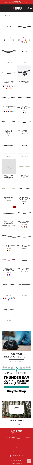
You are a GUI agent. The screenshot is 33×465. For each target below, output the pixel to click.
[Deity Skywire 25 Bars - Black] (3, 298)
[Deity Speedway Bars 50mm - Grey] (26, 226)
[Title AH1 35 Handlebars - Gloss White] (21, 40)
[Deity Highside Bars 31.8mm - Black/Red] (6, 40)
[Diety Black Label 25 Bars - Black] (4, 111)
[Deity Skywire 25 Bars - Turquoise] (9, 298)
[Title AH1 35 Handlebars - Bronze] (23, 40)
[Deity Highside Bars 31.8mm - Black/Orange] (8, 40)
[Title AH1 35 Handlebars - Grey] (29, 40)
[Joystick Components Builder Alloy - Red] (7, 274)
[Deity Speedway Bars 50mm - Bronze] (22, 226)
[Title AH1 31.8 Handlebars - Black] (3, 86)
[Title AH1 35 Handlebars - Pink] (22, 41)
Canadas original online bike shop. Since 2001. (16, 438)
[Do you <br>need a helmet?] (16, 341)
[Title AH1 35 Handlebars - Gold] (26, 41)
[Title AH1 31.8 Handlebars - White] (14, 86)
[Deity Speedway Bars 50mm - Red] (24, 226)
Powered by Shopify (16, 463)
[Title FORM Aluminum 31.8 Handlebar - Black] (23, 203)
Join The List (16, 451)
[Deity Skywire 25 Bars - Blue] (11, 298)
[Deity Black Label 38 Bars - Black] (7, 250)
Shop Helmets (16, 361)
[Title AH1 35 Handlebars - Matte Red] (25, 40)
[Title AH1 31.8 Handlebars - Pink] (9, 86)
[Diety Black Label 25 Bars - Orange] (10, 111)
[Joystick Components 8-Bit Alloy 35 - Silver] (25, 112)
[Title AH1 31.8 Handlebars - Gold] (10, 88)
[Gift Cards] (16, 409)
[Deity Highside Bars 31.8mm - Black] (4, 40)
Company (16, 443)
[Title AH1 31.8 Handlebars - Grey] (7, 86)
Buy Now (16, 424)
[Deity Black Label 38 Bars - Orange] (9, 250)
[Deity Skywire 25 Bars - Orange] (14, 298)
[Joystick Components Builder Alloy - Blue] (9, 274)
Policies (16, 447)
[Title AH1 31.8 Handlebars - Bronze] (11, 86)
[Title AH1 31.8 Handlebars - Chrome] (5, 86)
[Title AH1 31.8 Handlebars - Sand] (8, 88)
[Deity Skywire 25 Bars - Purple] (8, 300)
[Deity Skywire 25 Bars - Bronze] (7, 298)
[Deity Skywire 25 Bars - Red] (5, 298)
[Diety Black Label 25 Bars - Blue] (8, 111)
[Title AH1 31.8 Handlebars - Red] (6, 88)
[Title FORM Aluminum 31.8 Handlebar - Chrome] (25, 203)
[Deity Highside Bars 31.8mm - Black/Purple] (13, 40)
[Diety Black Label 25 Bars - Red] (6, 111)
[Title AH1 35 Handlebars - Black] (19, 40)
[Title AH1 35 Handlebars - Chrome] (27, 40)
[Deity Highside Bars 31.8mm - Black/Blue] (10, 40)
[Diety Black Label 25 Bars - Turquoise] (13, 111)
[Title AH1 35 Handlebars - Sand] (24, 41)
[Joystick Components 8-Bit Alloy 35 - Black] (23, 112)
